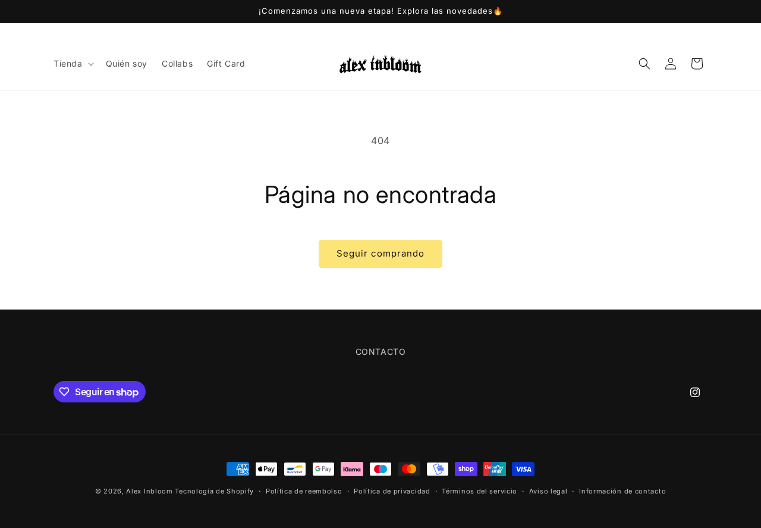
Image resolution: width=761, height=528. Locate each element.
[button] (72, 63)
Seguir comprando (380, 253)
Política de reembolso (304, 491)
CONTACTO (381, 351)
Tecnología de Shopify (214, 491)
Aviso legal (548, 491)
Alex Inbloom (149, 491)
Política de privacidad (392, 491)
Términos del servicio (479, 491)
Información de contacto (622, 491)
